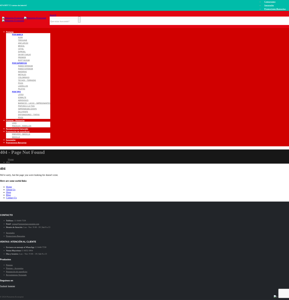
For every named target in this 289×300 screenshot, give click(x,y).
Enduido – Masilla (21, 134)
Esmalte (22, 97)
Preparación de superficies (18, 131)
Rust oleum (24, 60)
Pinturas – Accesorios (15, 120)
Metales (22, 74)
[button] (53, 15)
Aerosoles (23, 100)
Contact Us (11, 197)
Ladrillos (23, 86)
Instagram (11, 286)
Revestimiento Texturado (16, 275)
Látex (20, 94)
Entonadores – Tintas (29, 114)
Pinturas (10, 32)
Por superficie (19, 63)
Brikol (21, 46)
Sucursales (269, 5)
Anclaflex (23, 43)
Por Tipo (16, 91)
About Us (10, 189)
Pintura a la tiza (26, 106)
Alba (20, 37)
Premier (22, 57)
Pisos (20, 83)
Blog (8, 195)
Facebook (3, 286)
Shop (8, 192)
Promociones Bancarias (275, 9)
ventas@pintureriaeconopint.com (25, 224)
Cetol (21, 49)
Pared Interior (25, 66)
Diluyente (23, 111)
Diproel (22, 51)
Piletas (21, 89)
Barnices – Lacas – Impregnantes (34, 103)
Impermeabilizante (27, 109)
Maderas (22, 71)
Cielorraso (23, 77)
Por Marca (17, 34)
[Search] (79, 20)
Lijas (14, 123)
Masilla (16, 137)
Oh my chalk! (24, 54)
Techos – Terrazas (27, 80)
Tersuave (22, 40)
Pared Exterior (25, 69)
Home (9, 187)
